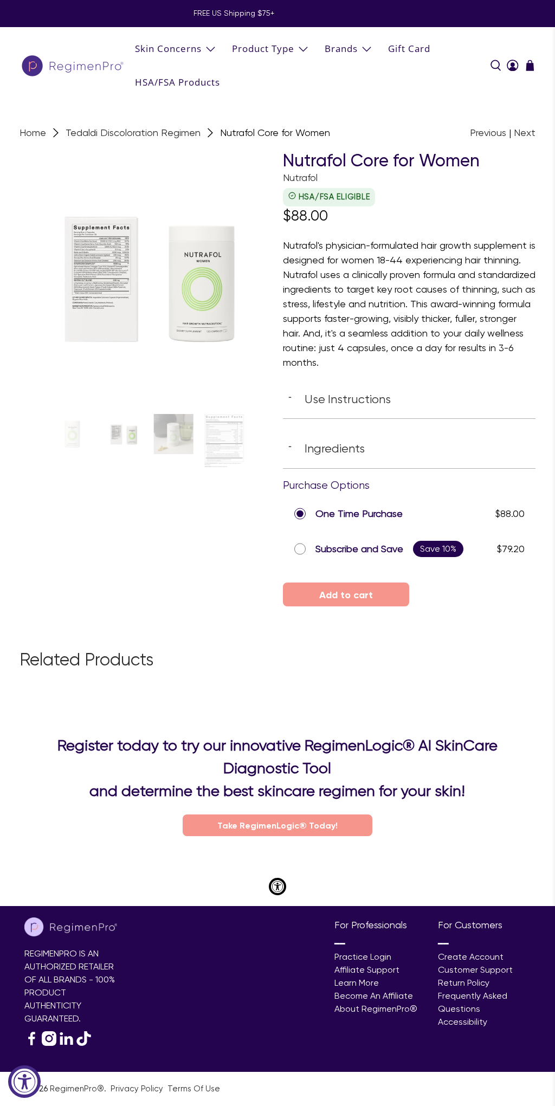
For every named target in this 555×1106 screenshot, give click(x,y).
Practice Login (362, 957)
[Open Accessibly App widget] (277, 886)
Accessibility (462, 1022)
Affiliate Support (366, 970)
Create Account (471, 957)
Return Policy (463, 983)
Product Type (263, 48)
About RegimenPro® (375, 1009)
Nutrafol (300, 177)
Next (524, 132)
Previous (488, 132)
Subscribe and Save (359, 548)
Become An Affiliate (373, 996)
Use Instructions (339, 399)
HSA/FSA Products (177, 82)
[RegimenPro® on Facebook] (31, 1043)
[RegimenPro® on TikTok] (83, 1043)
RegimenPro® (77, 1089)
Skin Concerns (168, 48)
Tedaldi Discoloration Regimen (133, 133)
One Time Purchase (359, 513)
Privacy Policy (138, 1089)
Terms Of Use (193, 1089)
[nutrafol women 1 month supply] (146, 277)
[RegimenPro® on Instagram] (49, 1043)
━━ (339, 944)
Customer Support (475, 970)
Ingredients (326, 448)
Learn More (356, 983)
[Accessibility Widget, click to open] (24, 1081)
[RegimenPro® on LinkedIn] (66, 1043)
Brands (341, 48)
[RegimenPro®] (74, 65)
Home (33, 133)
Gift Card (409, 48)
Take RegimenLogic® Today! (277, 825)
